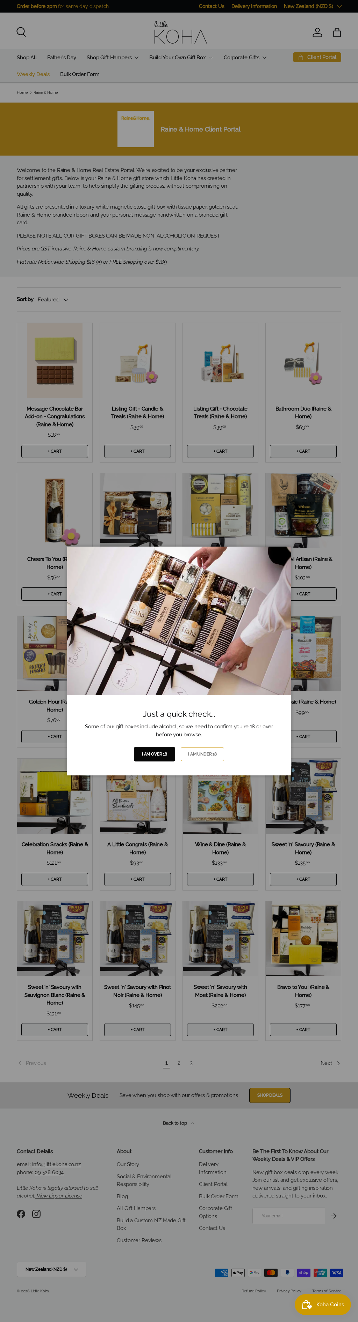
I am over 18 (154, 754)
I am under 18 (202, 754)
